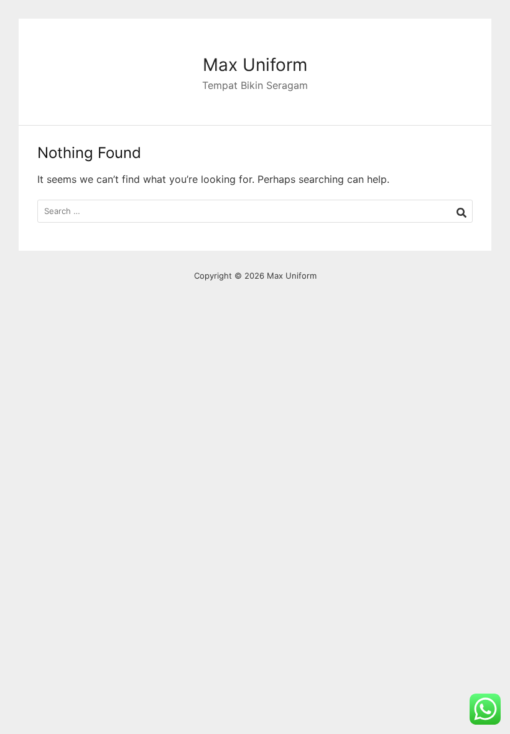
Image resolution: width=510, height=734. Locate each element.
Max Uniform (255, 64)
